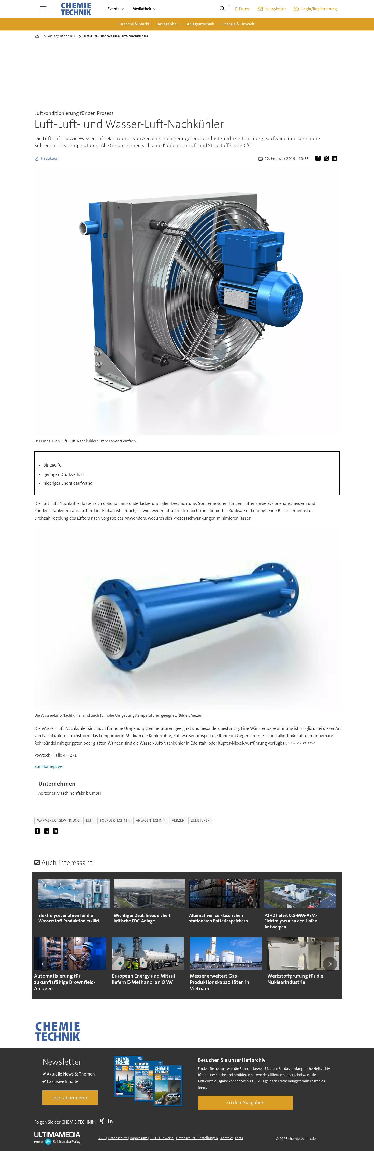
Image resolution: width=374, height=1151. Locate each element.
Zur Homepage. (48, 766)
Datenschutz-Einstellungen (197, 1137)
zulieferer (200, 820)
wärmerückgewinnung (58, 820)
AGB (102, 1137)
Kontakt (226, 1137)
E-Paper (242, 9)
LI (112, 1121)
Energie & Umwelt (238, 24)
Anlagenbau (168, 24)
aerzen (178, 820)
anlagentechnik (151, 820)
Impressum (139, 1137)
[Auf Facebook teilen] (319, 158)
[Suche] (222, 9)
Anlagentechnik (200, 24)
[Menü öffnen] (43, 9)
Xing (103, 1121)
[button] (44, 964)
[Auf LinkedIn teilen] (335, 158)
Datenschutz (118, 1137)
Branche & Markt (134, 24)
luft (90, 820)
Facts (239, 1137)
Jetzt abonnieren (70, 1097)
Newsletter (275, 9)
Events (113, 8)
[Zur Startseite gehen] (75, 9)
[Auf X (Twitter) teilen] (327, 158)
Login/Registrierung (319, 8)
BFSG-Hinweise (162, 1137)
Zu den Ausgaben (245, 1102)
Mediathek (141, 8)
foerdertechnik (115, 820)
